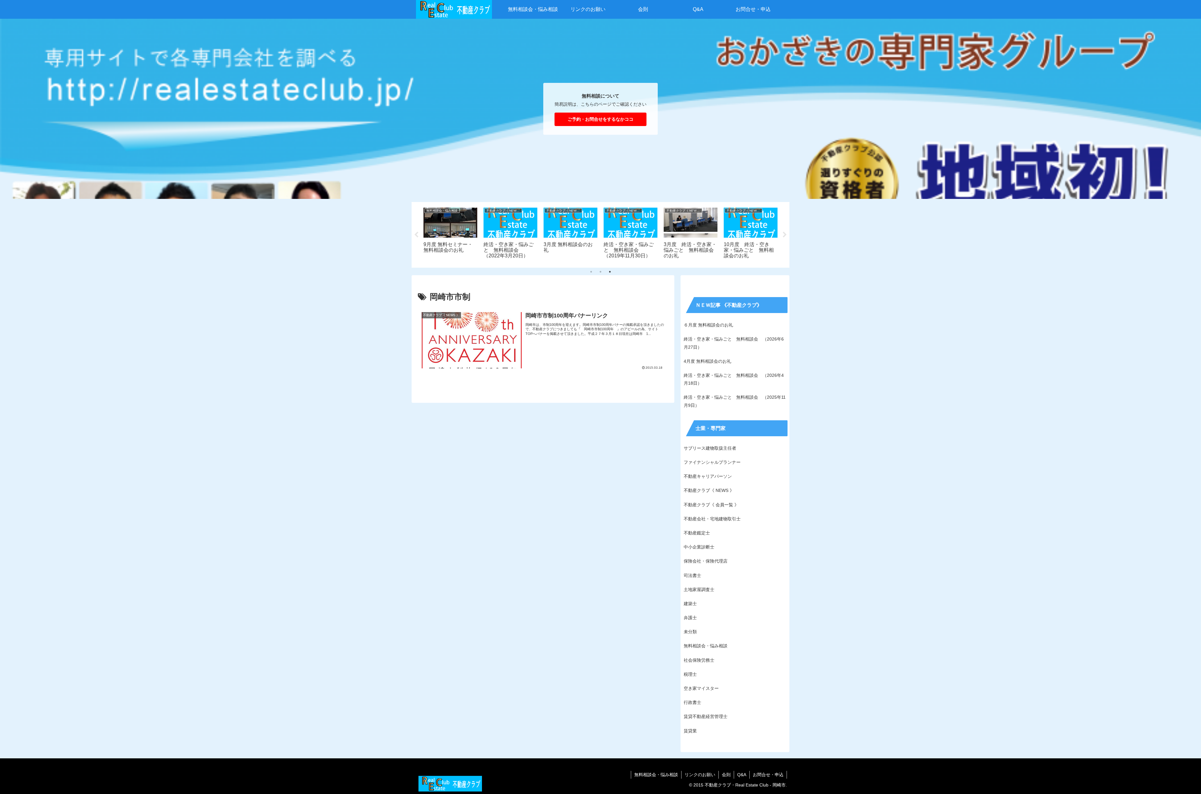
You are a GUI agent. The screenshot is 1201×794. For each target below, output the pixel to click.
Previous (416, 235)
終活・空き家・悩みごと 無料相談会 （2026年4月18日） (734, 379)
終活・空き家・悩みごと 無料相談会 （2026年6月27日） (734, 342)
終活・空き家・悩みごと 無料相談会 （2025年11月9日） (735, 401)
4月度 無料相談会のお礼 (707, 361)
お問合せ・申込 (768, 774)
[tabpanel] (450, 234)
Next (785, 235)
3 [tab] (610, 272)
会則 (726, 774)
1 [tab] (591, 272)
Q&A (741, 774)
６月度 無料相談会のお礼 (708, 324)
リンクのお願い (700, 774)
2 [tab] (600, 272)
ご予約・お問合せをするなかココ (600, 119)
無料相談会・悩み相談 (656, 774)
